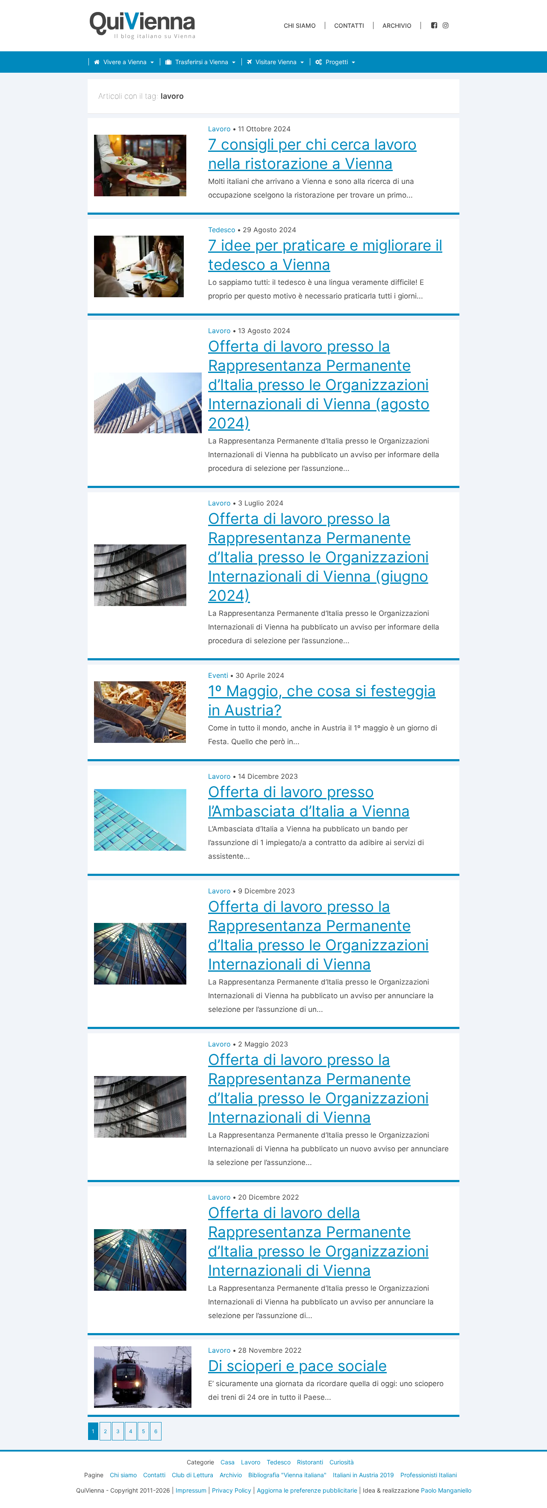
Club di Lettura (192, 1474)
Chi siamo (300, 25)
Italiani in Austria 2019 (363, 1474)
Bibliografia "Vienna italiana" (287, 1474)
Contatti (349, 25)
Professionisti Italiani (428, 1474)
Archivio (397, 25)
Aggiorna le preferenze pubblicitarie (307, 1490)
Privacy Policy (231, 1490)
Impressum (191, 1490)
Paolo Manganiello (446, 1490)
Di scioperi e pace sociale (297, 1366)
